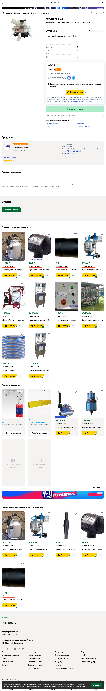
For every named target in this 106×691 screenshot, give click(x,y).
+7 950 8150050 (9, 623)
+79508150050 (70, 154)
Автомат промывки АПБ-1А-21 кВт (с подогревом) (40, 320)
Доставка (80, 124)
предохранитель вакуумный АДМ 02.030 (66, 549)
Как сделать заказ (52, 124)
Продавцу (58, 662)
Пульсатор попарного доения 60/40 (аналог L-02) (40, 270)
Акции (4, 658)
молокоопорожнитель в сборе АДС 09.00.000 (40, 549)
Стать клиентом (34, 658)
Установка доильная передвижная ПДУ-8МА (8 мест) (93, 320)
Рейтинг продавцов (88, 658)
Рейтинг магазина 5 (11, 158)
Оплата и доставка (35, 665)
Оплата (48, 126)
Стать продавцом (61, 658)
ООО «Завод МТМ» (20, 148)
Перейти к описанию (95, 31)
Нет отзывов (50, 23)
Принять (96, 685)
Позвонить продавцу (75, 109)
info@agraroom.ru (10, 632)
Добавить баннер (97, 487)
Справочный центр (88, 662)
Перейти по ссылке (13, 433)
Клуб (83, 655)
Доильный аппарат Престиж (13, 320)
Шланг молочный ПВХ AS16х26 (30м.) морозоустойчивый (13, 370)
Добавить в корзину (76, 92)
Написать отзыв (11, 210)
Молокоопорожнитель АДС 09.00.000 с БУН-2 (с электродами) (93, 270)
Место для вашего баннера (13, 466)
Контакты (5, 665)
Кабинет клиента (34, 655)
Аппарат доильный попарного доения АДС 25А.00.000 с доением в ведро (13, 270)
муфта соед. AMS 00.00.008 (66, 270)
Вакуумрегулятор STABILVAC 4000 (93, 427)
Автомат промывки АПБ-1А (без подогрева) (40, 370)
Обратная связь (8, 662)
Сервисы (84, 652)
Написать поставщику (57, 78)
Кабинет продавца (62, 655)
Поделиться (87, 23)
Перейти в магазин (19, 150)
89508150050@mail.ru (74, 151)
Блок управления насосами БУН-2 (66, 320)
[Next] (23, 243)
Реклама (99, 8)
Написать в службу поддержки (81, 101)
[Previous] (5, 243)
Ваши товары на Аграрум (64, 668)
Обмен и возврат (83, 126)
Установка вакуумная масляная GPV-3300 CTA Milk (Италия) (66, 427)
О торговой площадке (10, 655)
